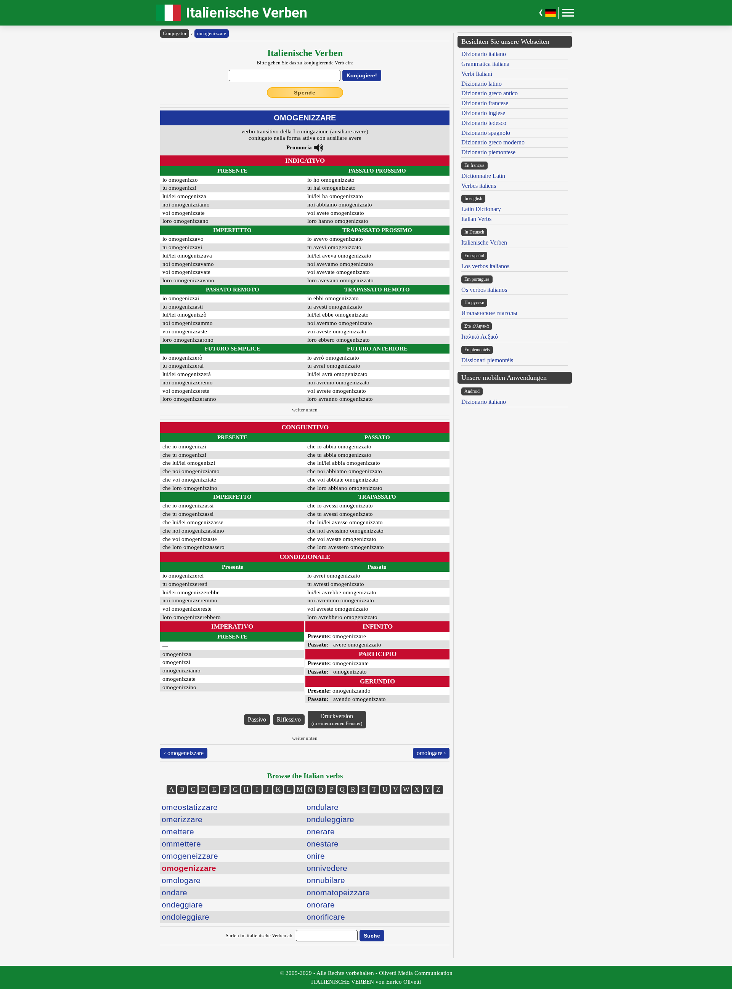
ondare (174, 892)
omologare (181, 880)
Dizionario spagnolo (485, 133)
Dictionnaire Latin (483, 176)
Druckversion (336, 719)
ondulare (323, 807)
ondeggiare (182, 904)
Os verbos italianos (484, 289)
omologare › (431, 753)
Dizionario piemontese (488, 152)
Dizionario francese (484, 103)
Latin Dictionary (481, 209)
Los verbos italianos (485, 266)
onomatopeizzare (338, 892)
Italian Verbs (476, 219)
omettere (178, 831)
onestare (323, 843)
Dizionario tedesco (483, 123)
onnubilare (326, 880)
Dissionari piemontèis (487, 360)
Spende (305, 93)
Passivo (257, 719)
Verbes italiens (478, 185)
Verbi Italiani (476, 73)
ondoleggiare (185, 916)
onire (316, 855)
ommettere (181, 843)
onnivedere (327, 868)
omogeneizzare (190, 855)
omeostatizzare (190, 807)
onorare (321, 904)
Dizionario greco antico (489, 93)
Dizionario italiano (483, 54)
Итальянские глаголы (489, 313)
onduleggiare (330, 819)
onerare (321, 831)
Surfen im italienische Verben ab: (260, 935)
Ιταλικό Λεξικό (479, 336)
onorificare (326, 916)
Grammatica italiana (485, 64)
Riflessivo (289, 719)
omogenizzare (211, 33)
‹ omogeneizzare (184, 753)
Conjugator (174, 33)
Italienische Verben (246, 13)
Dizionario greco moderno (493, 142)
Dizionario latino (481, 83)
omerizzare (182, 819)
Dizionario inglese (483, 113)
